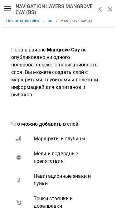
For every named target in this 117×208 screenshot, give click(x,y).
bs (50, 21)
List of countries (22, 21)
